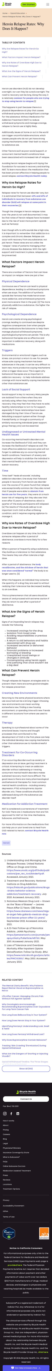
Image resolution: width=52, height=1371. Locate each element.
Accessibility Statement (13, 1206)
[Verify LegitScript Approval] (9, 1233)
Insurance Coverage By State (16, 1152)
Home (4, 13)
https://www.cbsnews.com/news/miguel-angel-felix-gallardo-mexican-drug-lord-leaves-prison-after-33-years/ (28, 914)
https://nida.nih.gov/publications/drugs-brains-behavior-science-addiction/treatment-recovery (28, 891)
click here (43, 1352)
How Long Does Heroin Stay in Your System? (23, 1021)
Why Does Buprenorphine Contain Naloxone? (24, 1040)
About (5, 1125)
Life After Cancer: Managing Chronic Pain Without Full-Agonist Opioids (22, 997)
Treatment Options (11, 1189)
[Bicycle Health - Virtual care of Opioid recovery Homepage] (7, 4)
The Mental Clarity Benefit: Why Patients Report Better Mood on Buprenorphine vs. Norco (23, 988)
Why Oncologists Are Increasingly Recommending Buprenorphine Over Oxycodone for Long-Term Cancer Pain (26, 1007)
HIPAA (5, 1211)
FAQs (5, 1162)
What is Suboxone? (11, 1157)
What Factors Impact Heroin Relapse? (21, 57)
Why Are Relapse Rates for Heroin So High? (20, 50)
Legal (5, 1143)
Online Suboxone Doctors (14, 1166)
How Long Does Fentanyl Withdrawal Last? (23, 1034)
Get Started (28, 5)
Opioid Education (17, 13)
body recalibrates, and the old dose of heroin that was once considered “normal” (25, 568)
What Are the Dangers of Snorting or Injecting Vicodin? (25, 1055)
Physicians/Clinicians (12, 1148)
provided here (15, 1265)
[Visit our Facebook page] (11, 1114)
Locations (7, 1184)
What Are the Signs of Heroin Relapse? (21, 71)
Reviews (6, 1180)
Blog (5, 1139)
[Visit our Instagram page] (5, 1114)
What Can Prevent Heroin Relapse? (20, 77)
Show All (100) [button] (26, 1069)
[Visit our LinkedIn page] (18, 1114)
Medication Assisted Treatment (17, 1171)
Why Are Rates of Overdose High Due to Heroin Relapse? (21, 64)
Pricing (6, 1130)
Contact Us (26, 1099)
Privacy (6, 1200)
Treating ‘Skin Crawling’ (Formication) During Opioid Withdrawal (24, 1047)
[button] (47, 4)
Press (5, 1175)
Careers (6, 1134)
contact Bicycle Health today (32, 176)
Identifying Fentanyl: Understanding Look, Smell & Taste (25, 1027)
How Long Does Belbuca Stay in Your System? (24, 1015)
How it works (8, 1121)
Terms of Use (9, 1217)
